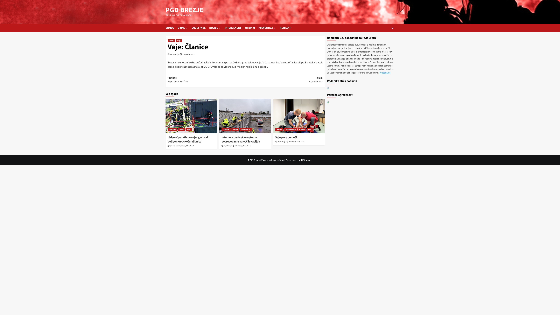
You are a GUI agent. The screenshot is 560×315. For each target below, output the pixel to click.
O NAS (181, 28)
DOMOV (170, 28)
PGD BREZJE (184, 10)
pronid (172, 146)
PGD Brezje (174, 54)
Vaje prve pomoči (286, 137)
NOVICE (213, 28)
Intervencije (245, 129)
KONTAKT (285, 28)
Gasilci (171, 41)
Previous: (178, 79)
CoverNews (291, 160)
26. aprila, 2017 (189, 54)
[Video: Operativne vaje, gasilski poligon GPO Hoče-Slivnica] (191, 116)
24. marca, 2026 (294, 142)
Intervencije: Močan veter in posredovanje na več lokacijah (241, 139)
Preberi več (385, 72)
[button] (392, 27)
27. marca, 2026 (240, 146)
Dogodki (172, 129)
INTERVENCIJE (233, 28)
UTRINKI (250, 28)
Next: (316, 79)
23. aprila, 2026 (183, 146)
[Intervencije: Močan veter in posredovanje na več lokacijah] (245, 116)
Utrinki (302, 129)
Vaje (179, 41)
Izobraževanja (290, 129)
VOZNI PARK (199, 28)
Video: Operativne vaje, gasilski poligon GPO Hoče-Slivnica (188, 139)
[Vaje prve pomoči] (299, 116)
